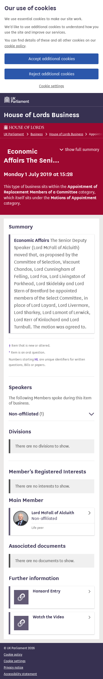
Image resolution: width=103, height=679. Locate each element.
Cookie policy (13, 654)
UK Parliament (14, 134)
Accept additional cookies (51, 58)
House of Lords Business (41, 115)
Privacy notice (13, 667)
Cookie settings (51, 86)
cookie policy (14, 46)
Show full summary (82, 149)
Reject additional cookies (51, 74)
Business (36, 134)
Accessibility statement (20, 674)
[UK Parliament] (17, 99)
